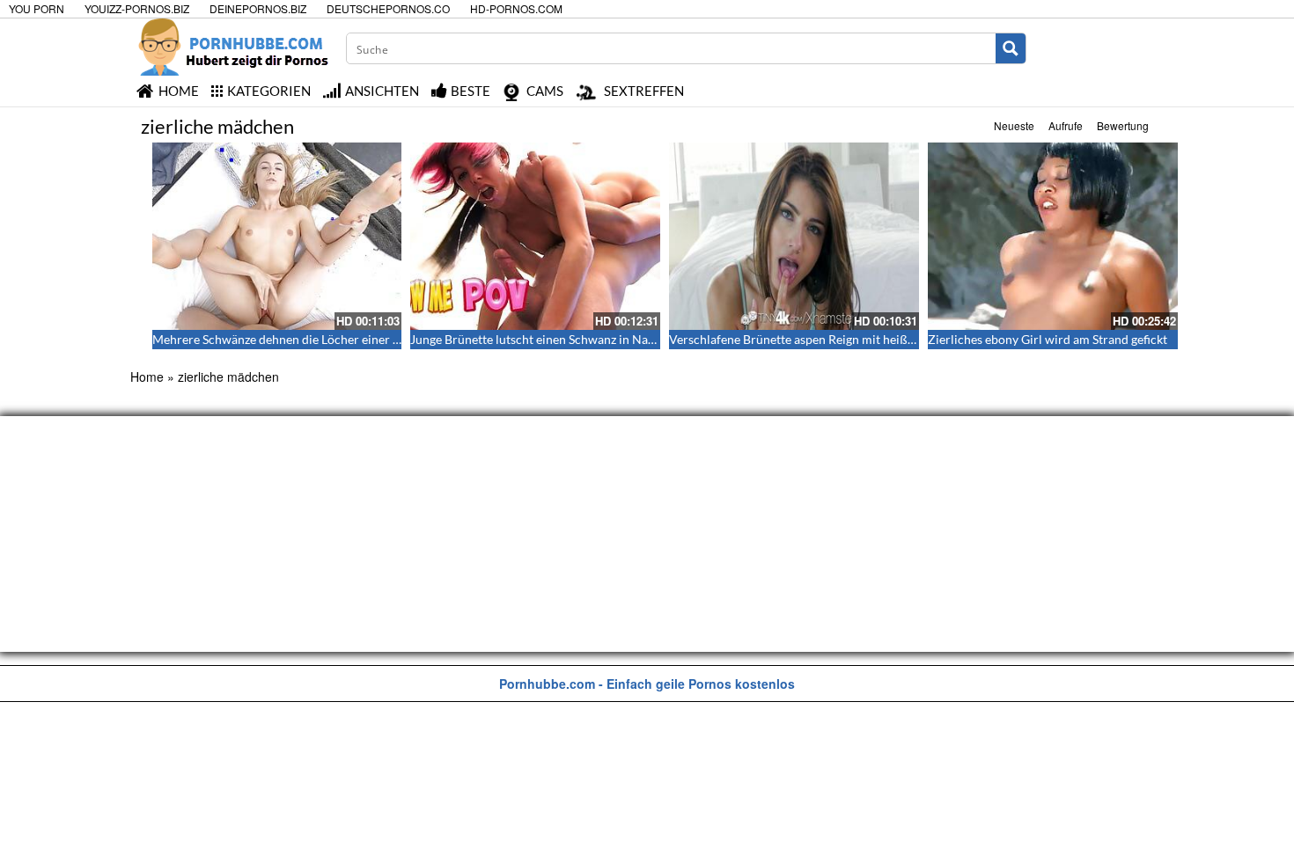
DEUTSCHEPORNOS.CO (388, 8)
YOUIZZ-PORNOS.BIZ (137, 8)
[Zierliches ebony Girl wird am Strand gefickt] (1053, 236)
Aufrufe (1065, 125)
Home (147, 376)
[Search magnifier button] (1011, 48)
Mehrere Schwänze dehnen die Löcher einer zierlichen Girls (313, 339)
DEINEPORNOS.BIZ (258, 8)
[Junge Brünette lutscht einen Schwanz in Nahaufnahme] (535, 236)
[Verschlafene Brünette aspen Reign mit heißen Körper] (794, 236)
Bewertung (1123, 125)
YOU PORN (36, 8)
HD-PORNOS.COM (516, 8)
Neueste (1014, 125)
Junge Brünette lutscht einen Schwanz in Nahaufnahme (559, 339)
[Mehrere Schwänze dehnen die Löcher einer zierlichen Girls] (277, 236)
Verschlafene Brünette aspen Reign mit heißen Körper (816, 339)
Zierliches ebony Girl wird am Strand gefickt (1047, 339)
